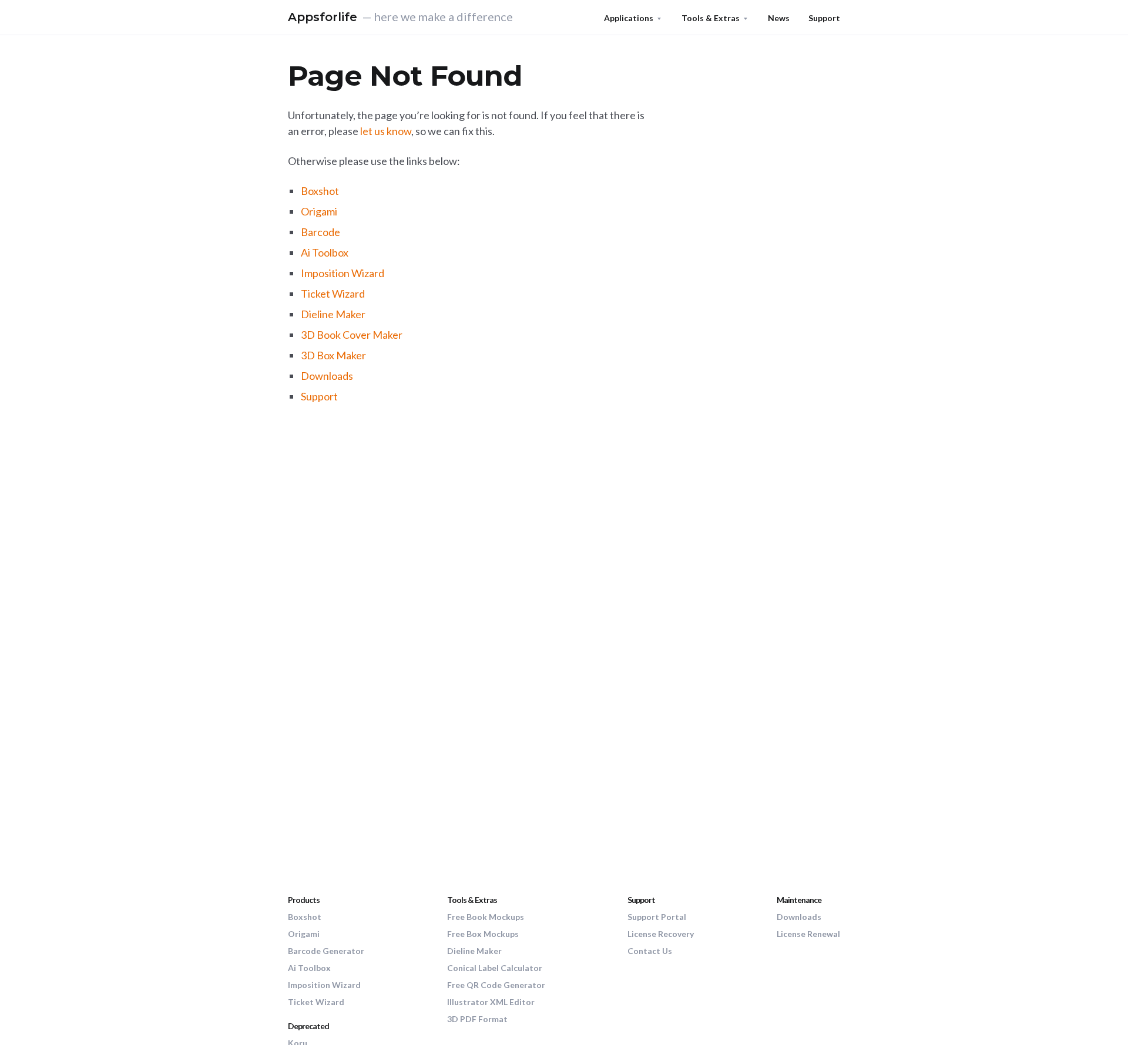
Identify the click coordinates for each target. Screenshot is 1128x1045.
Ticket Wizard (333, 293)
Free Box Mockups (483, 934)
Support (824, 18)
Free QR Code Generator (496, 985)
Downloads (327, 375)
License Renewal (808, 934)
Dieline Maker (333, 314)
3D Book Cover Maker (351, 334)
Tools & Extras (711, 18)
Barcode (320, 231)
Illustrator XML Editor (491, 1002)
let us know (385, 130)
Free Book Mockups (485, 917)
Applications (628, 18)
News (779, 18)
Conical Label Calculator (494, 968)
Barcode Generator (326, 951)
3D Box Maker (333, 355)
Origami (319, 211)
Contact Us (649, 951)
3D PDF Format (477, 1019)
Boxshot (320, 190)
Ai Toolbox (324, 252)
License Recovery (660, 934)
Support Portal (656, 917)
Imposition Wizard (342, 273)
